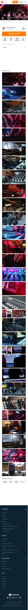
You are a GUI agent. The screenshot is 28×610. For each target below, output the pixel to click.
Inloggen (21, 2)
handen (16, 508)
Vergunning (4, 565)
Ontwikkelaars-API (6, 550)
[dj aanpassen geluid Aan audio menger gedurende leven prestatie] (13, 288)
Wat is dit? (14, 44)
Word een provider (6, 597)
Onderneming (5, 546)
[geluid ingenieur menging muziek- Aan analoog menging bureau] (11, 442)
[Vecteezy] (2, 2)
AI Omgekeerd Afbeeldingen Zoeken (10, 553)
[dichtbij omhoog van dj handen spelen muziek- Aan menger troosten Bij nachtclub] (13, 482)
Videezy (3, 543)
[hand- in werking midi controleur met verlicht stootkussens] (9, 313)
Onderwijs (4, 548)
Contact (3, 592)
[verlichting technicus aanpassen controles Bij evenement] (13, 148)
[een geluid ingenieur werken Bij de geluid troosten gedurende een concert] (9, 366)
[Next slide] (23, 508)
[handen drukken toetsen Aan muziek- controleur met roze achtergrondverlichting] (4, 313)
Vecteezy (4, 541)
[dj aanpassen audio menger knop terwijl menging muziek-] (13, 405)
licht (11, 508)
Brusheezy (4, 539)
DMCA (3, 568)
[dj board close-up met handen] (13, 454)
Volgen (23, 29)
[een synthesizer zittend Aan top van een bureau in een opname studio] (13, 232)
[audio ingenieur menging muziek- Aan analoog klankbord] (13, 332)
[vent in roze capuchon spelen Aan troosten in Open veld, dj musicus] (4, 358)
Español (4, 607)
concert (5, 508)
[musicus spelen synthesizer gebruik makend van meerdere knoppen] (13, 260)
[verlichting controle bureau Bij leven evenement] (13, 468)
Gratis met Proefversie (14, 33)
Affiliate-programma (6, 570)
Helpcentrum (5, 590)
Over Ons (4, 594)
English (3, 604)
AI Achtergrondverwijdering (8, 555)
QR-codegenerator (6, 557)
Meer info (5, 46)
